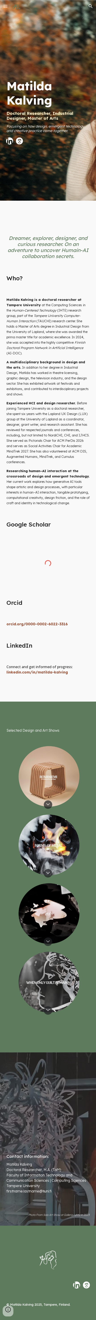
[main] (48, 101)
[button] (5, 6)
